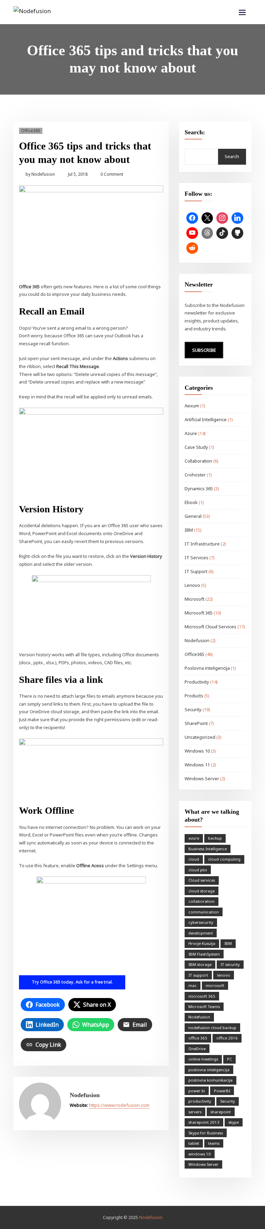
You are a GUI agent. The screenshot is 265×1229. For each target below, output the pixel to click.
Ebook (191, 502)
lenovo (223, 975)
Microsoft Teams (204, 1006)
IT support (198, 975)
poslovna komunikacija (210, 1080)
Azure (191, 433)
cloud (193, 859)
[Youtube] (192, 233)
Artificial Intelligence (206, 419)
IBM (189, 530)
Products (194, 696)
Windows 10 (197, 751)
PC (229, 1059)
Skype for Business (205, 1132)
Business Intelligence (207, 848)
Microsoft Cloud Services (210, 626)
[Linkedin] (237, 218)
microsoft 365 (201, 996)
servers (195, 1111)
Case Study (196, 447)
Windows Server (202, 778)
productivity (199, 1101)
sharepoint (220, 1111)
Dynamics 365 (199, 488)
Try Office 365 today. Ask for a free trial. (72, 982)
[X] (207, 218)
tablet (193, 1143)
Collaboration (198, 461)
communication (203, 912)
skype (233, 1122)
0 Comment (111, 174)
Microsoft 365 (199, 613)
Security (193, 709)
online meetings (203, 1059)
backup (215, 838)
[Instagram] (222, 218)
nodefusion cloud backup (212, 1027)
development (200, 933)
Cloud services (201, 880)
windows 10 (199, 1154)
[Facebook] (192, 218)
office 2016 (227, 1038)
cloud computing (224, 859)
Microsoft (194, 599)
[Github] (237, 233)
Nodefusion (40, 174)
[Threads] (207, 233)
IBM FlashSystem (204, 954)
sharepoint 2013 (203, 1122)
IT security (230, 964)
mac (192, 985)
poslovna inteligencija (208, 1069)
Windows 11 (197, 765)
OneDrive (197, 1048)
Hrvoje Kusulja (201, 943)
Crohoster (195, 475)
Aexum (192, 406)
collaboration (201, 901)
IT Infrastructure (202, 544)
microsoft (215, 985)
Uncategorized (200, 737)
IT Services (196, 557)
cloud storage (201, 890)
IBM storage (200, 964)
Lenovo (192, 585)
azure (193, 838)
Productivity (197, 682)
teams (213, 1143)
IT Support (196, 571)
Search (232, 156)
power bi (196, 1090)
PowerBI (222, 1090)
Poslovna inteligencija (207, 668)
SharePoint (196, 723)
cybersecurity (200, 922)
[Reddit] (192, 248)
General (193, 516)
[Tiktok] (222, 233)
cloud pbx (197, 869)
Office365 (30, 131)
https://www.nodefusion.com (119, 1105)
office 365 (197, 1038)
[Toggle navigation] (242, 13)
